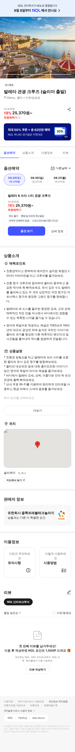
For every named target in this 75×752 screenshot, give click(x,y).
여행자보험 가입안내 (14, 705)
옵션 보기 (27, 231)
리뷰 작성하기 (37, 669)
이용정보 (47, 153)
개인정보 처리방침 (58, 701)
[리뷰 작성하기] (69, 592)
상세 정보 (57, 231)
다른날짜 (61, 168)
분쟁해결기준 (51, 705)
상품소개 (28, 153)
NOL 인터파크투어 (18, 601)
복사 (23, 473)
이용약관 (8, 701)
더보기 (37, 410)
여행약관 (34, 705)
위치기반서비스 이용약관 (31, 701)
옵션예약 (9, 153)
